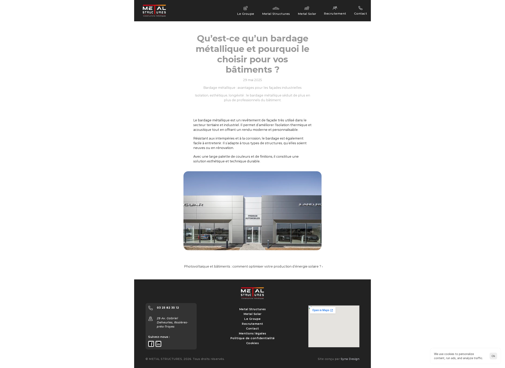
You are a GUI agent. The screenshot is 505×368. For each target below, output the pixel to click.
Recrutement (252, 324)
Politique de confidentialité (252, 338)
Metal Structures (252, 309)
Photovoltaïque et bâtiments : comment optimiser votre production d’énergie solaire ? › (253, 266)
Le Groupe (252, 319)
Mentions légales (252, 333)
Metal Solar (253, 314)
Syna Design (350, 359)
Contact (252, 328)
